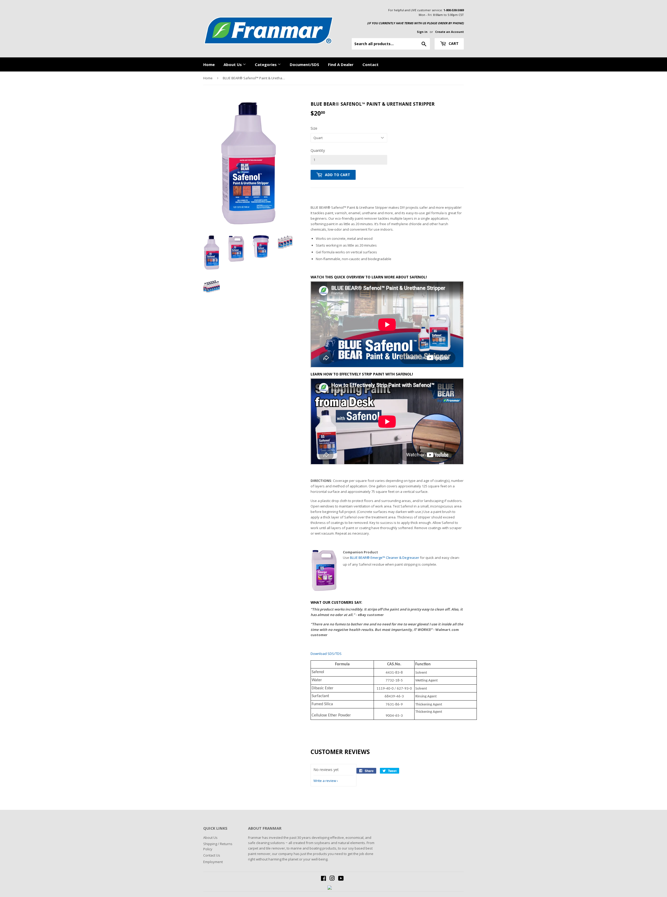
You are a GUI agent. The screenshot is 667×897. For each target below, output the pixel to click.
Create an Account (449, 32)
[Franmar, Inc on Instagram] (332, 879)
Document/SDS (304, 64)
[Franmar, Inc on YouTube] (341, 879)
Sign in (422, 32)
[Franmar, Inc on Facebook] (323, 879)
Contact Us (211, 855)
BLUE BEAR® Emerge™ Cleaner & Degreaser (384, 557)
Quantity (318, 150)
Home (209, 64)
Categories (266, 64)
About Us (233, 64)
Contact (370, 64)
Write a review (324, 780)
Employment (213, 861)
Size (314, 128)
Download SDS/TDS (326, 653)
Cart (453, 43)
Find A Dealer (341, 64)
